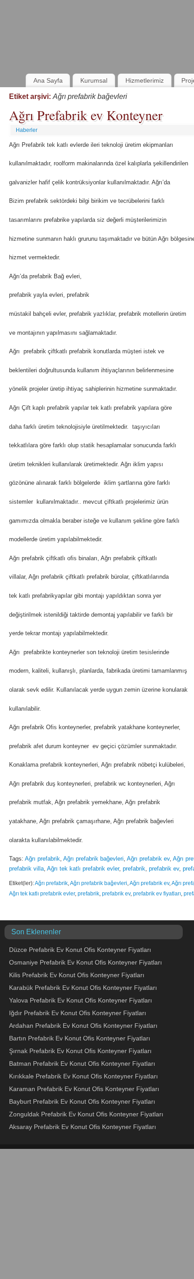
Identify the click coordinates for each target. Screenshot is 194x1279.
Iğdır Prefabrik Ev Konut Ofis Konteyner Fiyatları (77, 1013)
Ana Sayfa (48, 80)
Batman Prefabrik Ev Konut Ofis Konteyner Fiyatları (82, 1063)
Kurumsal (93, 80)
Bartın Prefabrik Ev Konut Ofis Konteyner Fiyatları (79, 1038)
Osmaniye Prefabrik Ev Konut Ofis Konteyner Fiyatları (85, 962)
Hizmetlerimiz (144, 80)
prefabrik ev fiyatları (157, 893)
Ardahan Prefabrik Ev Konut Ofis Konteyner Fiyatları (83, 1025)
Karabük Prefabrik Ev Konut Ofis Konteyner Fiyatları (83, 987)
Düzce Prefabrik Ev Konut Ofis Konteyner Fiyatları (80, 949)
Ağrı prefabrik (42, 858)
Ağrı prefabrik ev (148, 858)
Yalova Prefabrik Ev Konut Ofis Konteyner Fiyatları (80, 1000)
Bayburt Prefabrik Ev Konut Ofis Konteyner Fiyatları (82, 1101)
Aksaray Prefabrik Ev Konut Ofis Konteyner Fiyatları (82, 1126)
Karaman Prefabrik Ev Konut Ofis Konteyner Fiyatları (84, 1088)
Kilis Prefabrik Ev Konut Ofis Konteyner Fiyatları (76, 975)
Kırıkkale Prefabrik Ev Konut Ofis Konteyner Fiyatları (83, 1076)
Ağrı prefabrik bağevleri (93, 858)
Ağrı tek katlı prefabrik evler (83, 868)
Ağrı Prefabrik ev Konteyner (85, 115)
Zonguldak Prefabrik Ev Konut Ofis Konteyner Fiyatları (86, 1114)
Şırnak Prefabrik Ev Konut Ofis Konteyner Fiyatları (80, 1050)
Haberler (26, 130)
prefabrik (134, 868)
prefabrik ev (164, 868)
